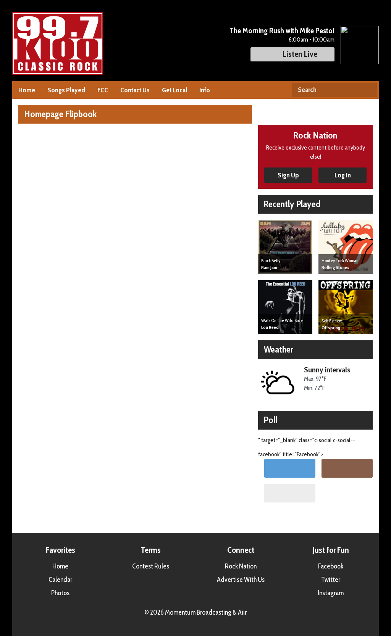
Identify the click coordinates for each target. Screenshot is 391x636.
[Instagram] (347, 468)
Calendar (60, 579)
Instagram (331, 593)
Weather (278, 349)
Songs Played (66, 90)
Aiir (242, 612)
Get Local (174, 90)
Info (204, 90)
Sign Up (288, 175)
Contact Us (135, 90)
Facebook (330, 566)
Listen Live (300, 54)
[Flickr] (289, 493)
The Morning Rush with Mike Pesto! (281, 30)
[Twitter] (289, 468)
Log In (342, 175)
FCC (102, 90)
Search (368, 90)
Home (26, 90)
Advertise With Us (241, 579)
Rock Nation (241, 566)
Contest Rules (150, 566)
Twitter (330, 579)
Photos (60, 593)
